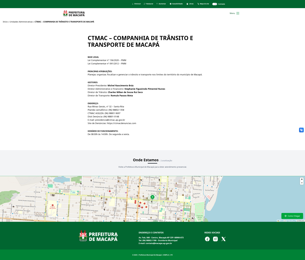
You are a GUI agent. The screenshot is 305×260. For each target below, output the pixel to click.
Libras (191, 4)
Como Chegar (294, 216)
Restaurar (149, 4)
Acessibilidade (177, 4)
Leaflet (281, 221)
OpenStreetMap (291, 221)
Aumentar (162, 4)
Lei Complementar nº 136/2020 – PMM (107, 60)
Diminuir (137, 4)
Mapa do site (204, 4)
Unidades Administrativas (21, 21)
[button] (153, 198)
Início (5, 21)
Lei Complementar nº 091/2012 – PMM (107, 63)
